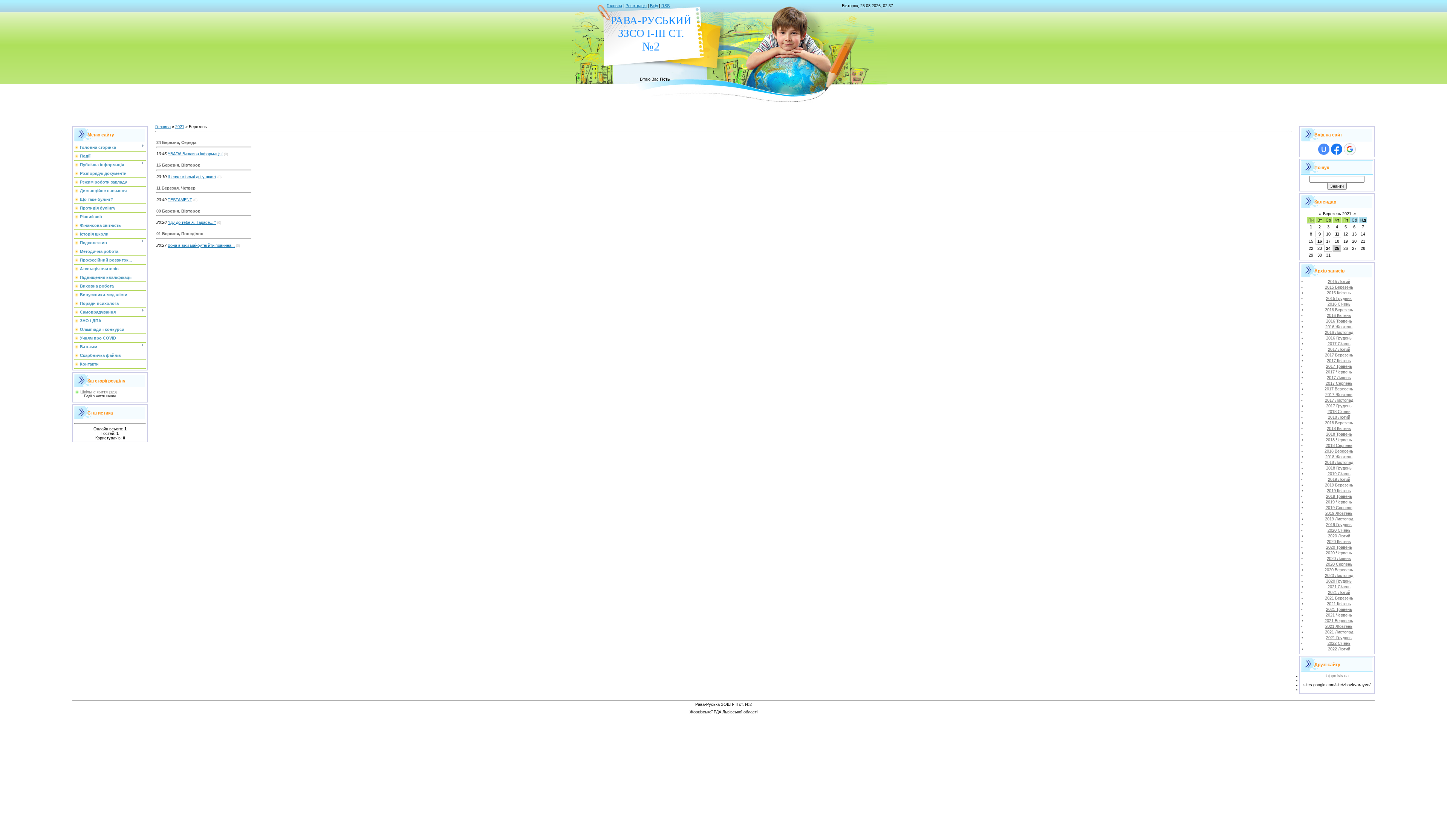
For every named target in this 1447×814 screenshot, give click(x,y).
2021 (179, 126)
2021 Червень (1339, 615)
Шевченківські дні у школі (192, 176)
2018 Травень (1339, 434)
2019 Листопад (1339, 519)
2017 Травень (1339, 366)
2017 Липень (1339, 377)
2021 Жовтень (1338, 626)
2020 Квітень (1339, 541)
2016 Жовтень (1338, 326)
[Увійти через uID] (1323, 149)
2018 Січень (1339, 411)
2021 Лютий (1339, 592)
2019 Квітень (1339, 490)
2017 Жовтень (1338, 394)
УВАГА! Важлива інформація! (195, 153)
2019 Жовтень (1338, 513)
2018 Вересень (1339, 451)
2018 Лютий (1339, 417)
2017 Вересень (1339, 389)
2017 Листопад (1339, 400)
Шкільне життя (94, 392)
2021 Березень (1339, 598)
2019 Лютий (1339, 479)
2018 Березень (1339, 423)
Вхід (654, 5)
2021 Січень (1339, 586)
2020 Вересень (1339, 570)
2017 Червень (1339, 372)
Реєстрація (636, 5)
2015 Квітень (1339, 293)
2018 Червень (1339, 440)
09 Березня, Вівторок (178, 211)
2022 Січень (1339, 643)
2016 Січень (1339, 304)
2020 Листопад (1339, 575)
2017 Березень (1339, 355)
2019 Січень (1339, 473)
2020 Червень (1339, 553)
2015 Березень (1339, 287)
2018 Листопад (1339, 462)
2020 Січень (1339, 530)
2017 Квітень (1339, 360)
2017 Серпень (1339, 383)
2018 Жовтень (1338, 456)
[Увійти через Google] (1350, 149)
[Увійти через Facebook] (1336, 149)
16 (1319, 241)
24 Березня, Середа (176, 142)
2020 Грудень (1339, 581)
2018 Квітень (1339, 428)
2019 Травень (1339, 496)
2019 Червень (1339, 502)
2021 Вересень (1339, 620)
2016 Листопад (1339, 332)
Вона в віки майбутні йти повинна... (201, 245)
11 (1337, 234)
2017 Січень (1339, 343)
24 (1328, 248)
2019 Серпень (1339, 507)
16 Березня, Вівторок (178, 165)
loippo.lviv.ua (1337, 675)
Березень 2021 (1337, 213)
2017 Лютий (1339, 349)
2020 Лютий (1339, 536)
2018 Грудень (1339, 468)
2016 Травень (1339, 321)
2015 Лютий (1339, 281)
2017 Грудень (1339, 406)
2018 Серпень (1339, 445)
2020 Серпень (1339, 564)
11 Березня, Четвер (176, 188)
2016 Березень (1339, 310)
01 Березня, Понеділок (179, 233)
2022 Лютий (1339, 649)
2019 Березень (1339, 485)
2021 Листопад (1339, 632)
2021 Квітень (1339, 603)
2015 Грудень (1339, 298)
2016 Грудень (1339, 338)
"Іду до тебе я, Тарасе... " (192, 222)
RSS (665, 5)
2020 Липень (1339, 558)
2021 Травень (1339, 609)
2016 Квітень (1339, 315)
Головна (614, 5)
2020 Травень (1339, 547)
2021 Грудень (1339, 637)
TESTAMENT (180, 199)
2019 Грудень (1339, 524)
